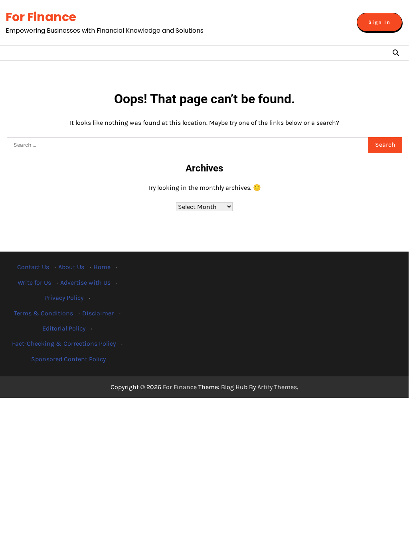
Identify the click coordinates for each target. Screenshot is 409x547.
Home (102, 267)
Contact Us (33, 267)
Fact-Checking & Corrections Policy (64, 343)
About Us (71, 267)
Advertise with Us (85, 282)
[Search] (396, 53)
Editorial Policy (63, 328)
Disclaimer (98, 313)
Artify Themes (277, 387)
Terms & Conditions (43, 313)
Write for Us (34, 282)
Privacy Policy (63, 297)
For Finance (41, 17)
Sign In (379, 22)
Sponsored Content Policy (68, 359)
